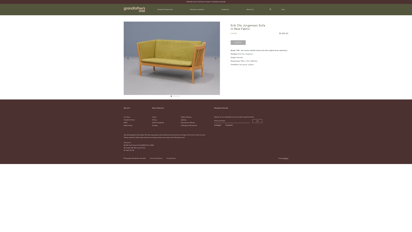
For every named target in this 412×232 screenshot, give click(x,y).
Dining (154, 120)
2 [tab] (173, 95)
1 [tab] (171, 95)
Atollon (286, 158)
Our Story (127, 117)
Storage (155, 125)
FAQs (125, 122)
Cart (283, 9)
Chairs (154, 117)
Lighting (183, 120)
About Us (250, 9)
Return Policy (128, 125)
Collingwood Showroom (189, 125)
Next (216, 58)
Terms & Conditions (156, 158)
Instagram (217, 125)
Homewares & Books (188, 122)
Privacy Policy (171, 158)
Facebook (229, 125)
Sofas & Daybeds (158, 122)
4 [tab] (177, 95)
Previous (128, 58)
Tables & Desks (186, 117)
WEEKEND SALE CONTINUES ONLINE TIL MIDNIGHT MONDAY (206, 2)
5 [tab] (178, 95)
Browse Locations (197, 9)
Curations (225, 9)
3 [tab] (175, 95)
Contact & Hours (129, 120)
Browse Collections (165, 9)
